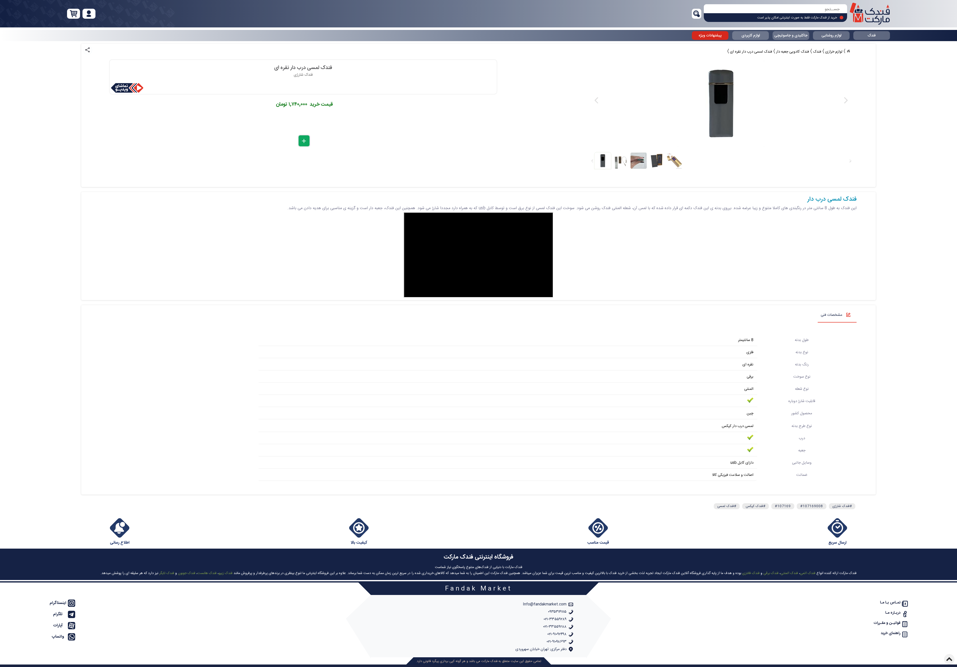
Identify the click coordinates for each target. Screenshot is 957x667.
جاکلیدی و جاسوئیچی (790, 35)
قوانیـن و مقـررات (887, 623)
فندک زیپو (226, 573)
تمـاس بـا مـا (890, 602)
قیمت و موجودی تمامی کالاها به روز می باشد (807, 18)
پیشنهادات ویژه (710, 35)
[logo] (870, 13)
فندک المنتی (789, 573)
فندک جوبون (186, 573)
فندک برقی (771, 573)
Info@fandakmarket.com (544, 604)
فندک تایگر (166, 573)
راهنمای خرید (890, 633)
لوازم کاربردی (750, 35)
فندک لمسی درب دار (832, 199)
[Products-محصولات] (848, 51)
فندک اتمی (807, 573)
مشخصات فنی (831, 315)
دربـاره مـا (892, 613)
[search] (775, 9)
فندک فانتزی (751, 573)
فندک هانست (207, 573)
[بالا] (949, 659)
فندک (872, 35)
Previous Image (596, 100)
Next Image (845, 100)
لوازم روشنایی (831, 35)
